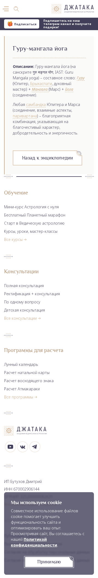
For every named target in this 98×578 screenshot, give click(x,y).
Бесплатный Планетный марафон (34, 215)
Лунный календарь (21, 364)
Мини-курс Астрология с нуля (31, 206)
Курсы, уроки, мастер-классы (30, 231)
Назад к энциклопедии (47, 158)
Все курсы (13, 239)
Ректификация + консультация (32, 293)
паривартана (25, 115)
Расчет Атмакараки (22, 388)
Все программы (18, 397)
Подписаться (25, 24)
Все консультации (20, 318)
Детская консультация (24, 310)
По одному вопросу (22, 301)
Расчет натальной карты (27, 372)
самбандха (36, 104)
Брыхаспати (41, 83)
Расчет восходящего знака (29, 380)
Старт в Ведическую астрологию (34, 223)
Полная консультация (24, 285)
